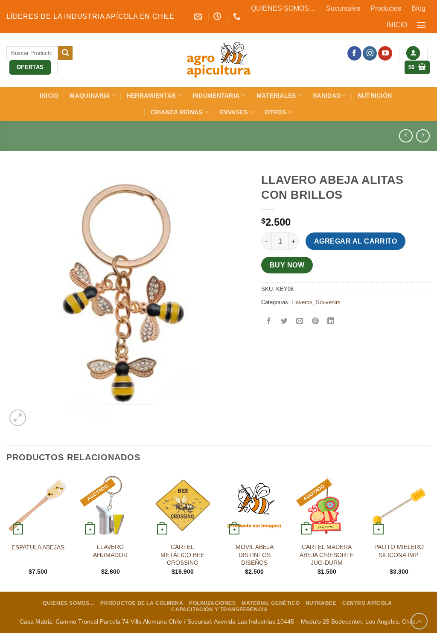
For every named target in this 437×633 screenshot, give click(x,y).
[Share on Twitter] (284, 321)
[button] (421, 25)
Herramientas (151, 95)
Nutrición (375, 95)
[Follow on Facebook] (354, 53)
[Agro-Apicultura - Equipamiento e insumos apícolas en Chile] (218, 60)
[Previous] (6, 531)
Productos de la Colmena (141, 603)
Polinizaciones (212, 603)
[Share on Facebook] (269, 321)
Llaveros (301, 302)
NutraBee (321, 603)
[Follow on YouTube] (385, 53)
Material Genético (271, 603)
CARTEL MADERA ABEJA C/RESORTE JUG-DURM (327, 554)
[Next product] (405, 135)
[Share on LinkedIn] (330, 321)
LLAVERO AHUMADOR (110, 550)
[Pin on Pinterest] (315, 321)
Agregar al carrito (355, 241)
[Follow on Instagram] (370, 53)
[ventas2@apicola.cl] (199, 16)
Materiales (276, 95)
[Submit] (65, 53)
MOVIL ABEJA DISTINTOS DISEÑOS (255, 554)
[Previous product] (422, 135)
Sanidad (327, 95)
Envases (233, 112)
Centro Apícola (367, 603)
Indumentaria (215, 95)
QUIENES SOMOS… (283, 8)
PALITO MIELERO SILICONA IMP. (399, 550)
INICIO (397, 25)
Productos (385, 8)
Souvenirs (328, 302)
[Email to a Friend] (300, 321)
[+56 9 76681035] (238, 16)
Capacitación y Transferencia (219, 610)
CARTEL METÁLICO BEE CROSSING (182, 554)
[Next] (430, 531)
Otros (275, 112)
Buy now (287, 265)
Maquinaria (90, 95)
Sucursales (343, 8)
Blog (418, 8)
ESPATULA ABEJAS (38, 547)
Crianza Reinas (177, 112)
